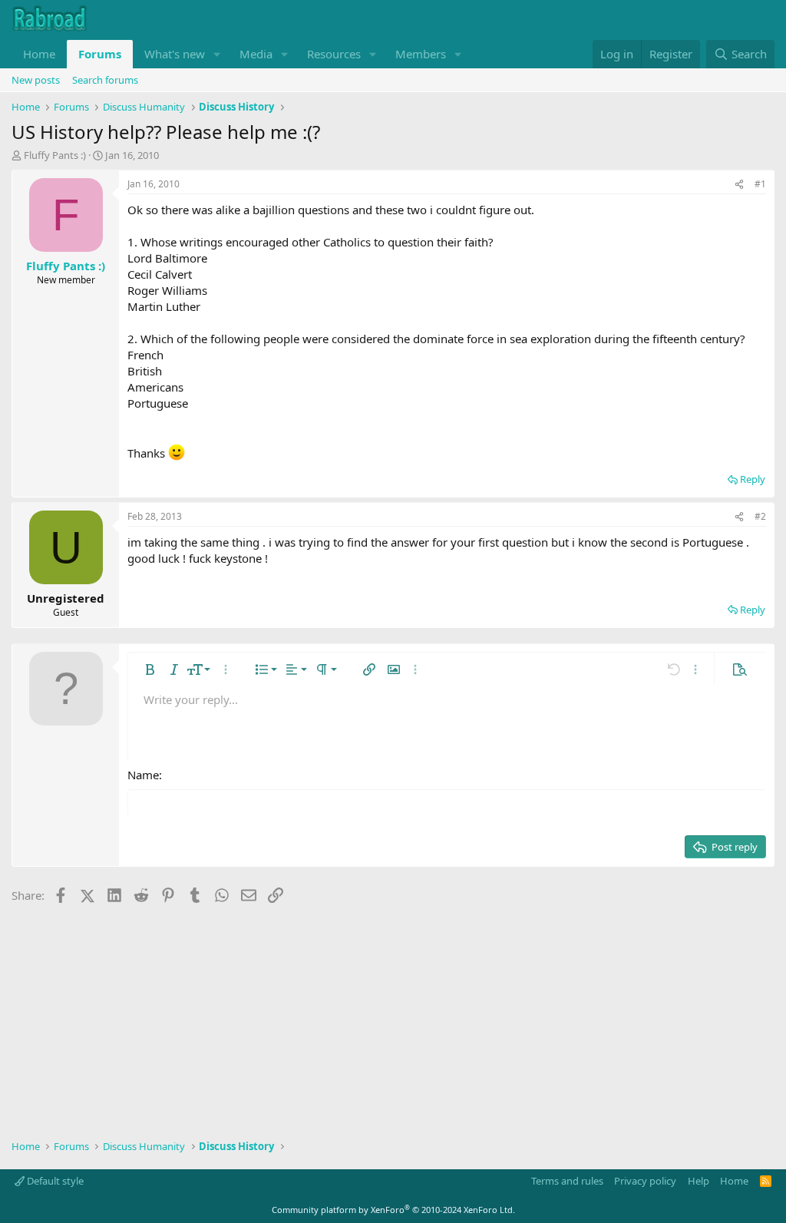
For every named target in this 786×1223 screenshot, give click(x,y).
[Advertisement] (393, 1016)
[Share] (739, 184)
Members (420, 53)
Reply (752, 479)
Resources (334, 53)
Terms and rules (567, 1181)
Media (255, 53)
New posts (36, 80)
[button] (217, 54)
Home (39, 53)
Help (698, 1181)
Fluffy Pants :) (55, 155)
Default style (54, 1181)
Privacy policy (645, 1181)
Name (143, 774)
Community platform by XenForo (393, 1209)
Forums (99, 53)
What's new (174, 53)
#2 (760, 516)
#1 (760, 183)
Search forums (105, 80)
